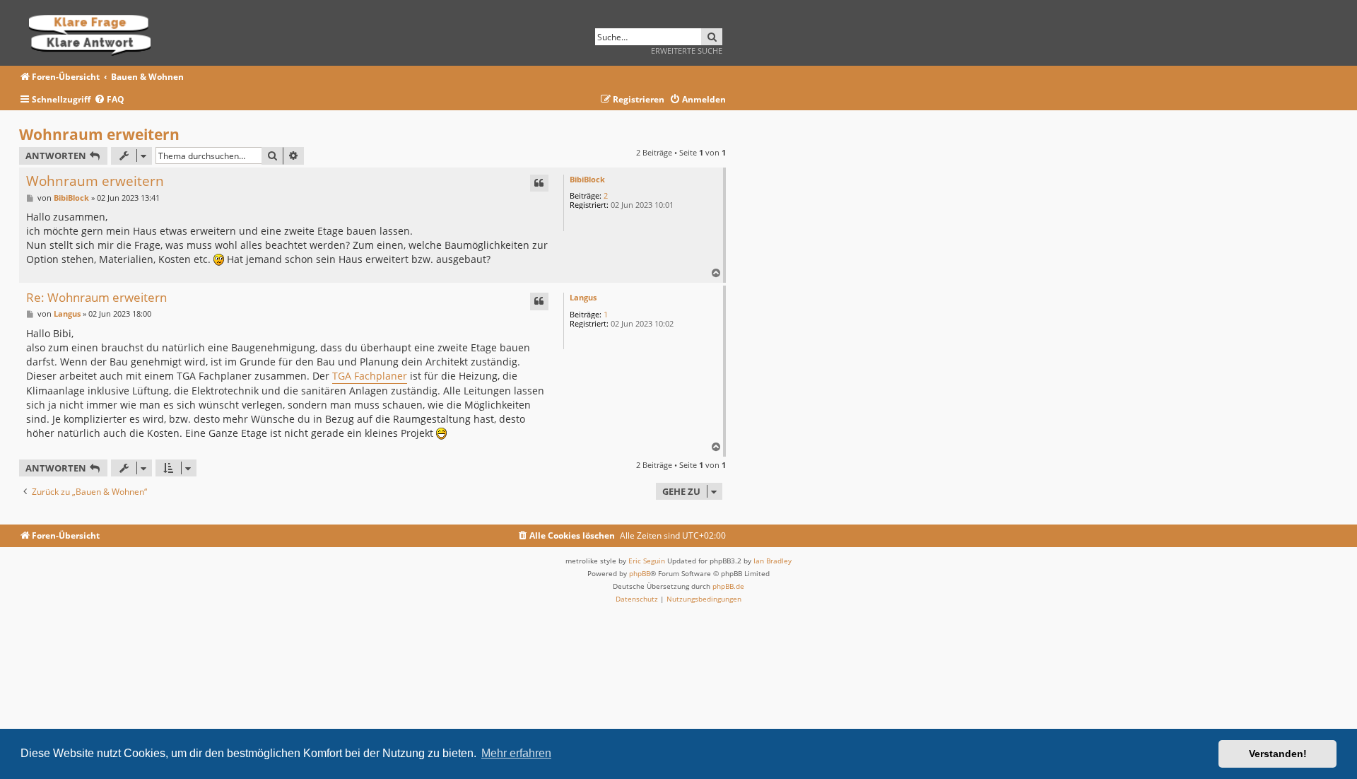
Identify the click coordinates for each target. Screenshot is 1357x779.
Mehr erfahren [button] (516, 753)
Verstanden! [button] (1278, 753)
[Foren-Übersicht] (94, 33)
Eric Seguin (646, 561)
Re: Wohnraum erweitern (96, 298)
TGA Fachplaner (369, 375)
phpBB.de (728, 586)
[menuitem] (109, 100)
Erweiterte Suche (686, 50)
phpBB (639, 573)
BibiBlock (587, 179)
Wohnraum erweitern (99, 134)
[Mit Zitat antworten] (539, 183)
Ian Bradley (772, 561)
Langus (583, 297)
